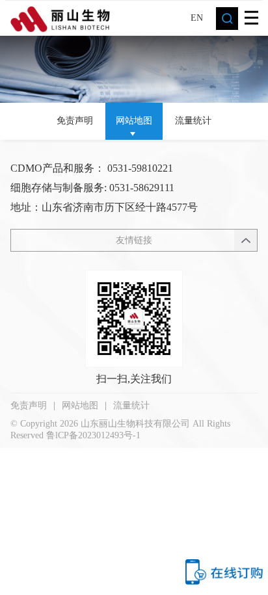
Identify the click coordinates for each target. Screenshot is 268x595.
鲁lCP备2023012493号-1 (93, 435)
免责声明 (75, 121)
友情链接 (134, 240)
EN (197, 17)
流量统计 (193, 121)
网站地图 (134, 121)
